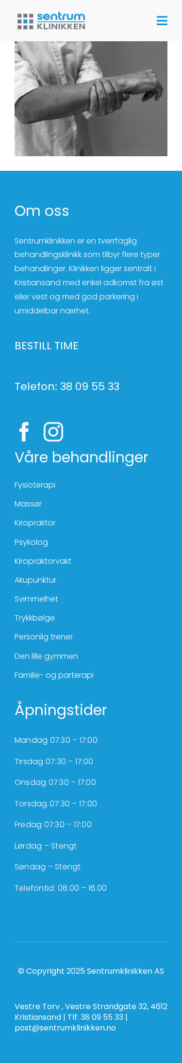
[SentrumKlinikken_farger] (51, 13)
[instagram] (53, 432)
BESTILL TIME (47, 345)
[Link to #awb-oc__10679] (162, 21)
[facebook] (24, 432)
